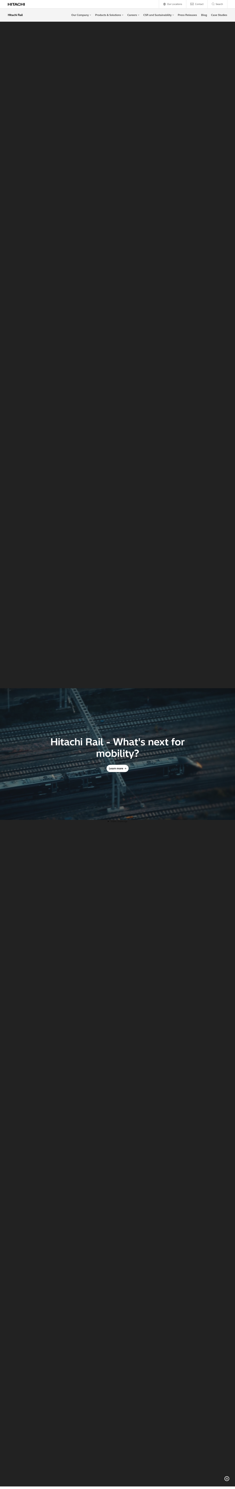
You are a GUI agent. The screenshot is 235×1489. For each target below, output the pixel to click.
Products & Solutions (108, 15)
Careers (132, 15)
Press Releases (187, 15)
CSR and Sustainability (157, 15)
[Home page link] (18, 4)
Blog (204, 15)
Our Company (80, 15)
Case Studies (219, 15)
